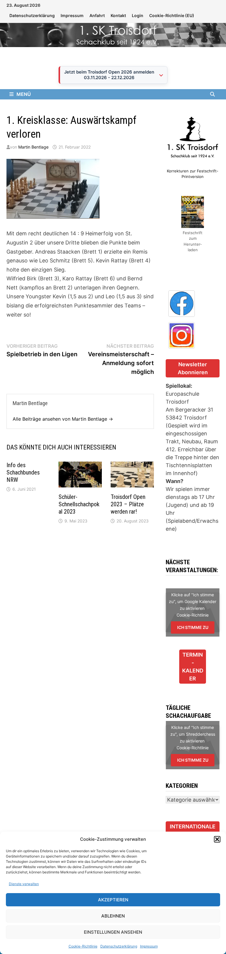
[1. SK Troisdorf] (113, 34)
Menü (23, 94)
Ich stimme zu (192, 627)
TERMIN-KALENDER (192, 667)
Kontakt (118, 15)
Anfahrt (97, 15)
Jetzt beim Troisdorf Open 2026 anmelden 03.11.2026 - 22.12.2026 (109, 74)
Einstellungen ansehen (113, 932)
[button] (217, 839)
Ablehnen (113, 916)
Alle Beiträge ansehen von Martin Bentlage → (63, 419)
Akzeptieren (113, 900)
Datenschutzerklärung (118, 946)
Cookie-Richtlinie (83, 946)
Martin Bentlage (33, 146)
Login (137, 15)
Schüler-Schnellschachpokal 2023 (79, 504)
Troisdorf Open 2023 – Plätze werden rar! (128, 504)
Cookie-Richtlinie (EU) (171, 15)
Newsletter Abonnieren (193, 368)
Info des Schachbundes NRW (23, 472)
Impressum (149, 946)
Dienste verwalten (24, 884)
